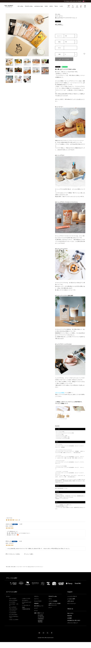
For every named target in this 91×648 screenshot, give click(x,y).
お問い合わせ (70, 601)
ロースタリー (25, 600)
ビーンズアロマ (12, 607)
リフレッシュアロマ (13, 619)
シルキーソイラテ (26, 598)
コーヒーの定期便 (53, 601)
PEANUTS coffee (53, 596)
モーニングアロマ (13, 600)
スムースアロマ (12, 598)
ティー (50, 607)
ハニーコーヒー (12, 610)
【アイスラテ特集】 (60, 392)
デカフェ (36, 596)
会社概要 (69, 618)
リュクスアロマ (12, 612)
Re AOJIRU (40, 615)
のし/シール (59, 35)
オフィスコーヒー (71, 603)
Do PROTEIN (41, 617)
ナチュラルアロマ (13, 609)
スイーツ (36, 598)
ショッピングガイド (72, 596)
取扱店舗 (69, 615)
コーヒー (8, 596)
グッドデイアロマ (13, 614)
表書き (59, 41)
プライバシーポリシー (72, 622)
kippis (23, 607)
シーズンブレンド (26, 605)
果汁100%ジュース (38, 605)
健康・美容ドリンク (39, 613)
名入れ (59, 47)
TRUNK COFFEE (26, 609)
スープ (35, 608)
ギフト (50, 598)
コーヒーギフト (19, 566)
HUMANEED (41, 618)
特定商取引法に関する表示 (73, 620)
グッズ (35, 610)
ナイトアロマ (12, 602)
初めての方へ (70, 613)
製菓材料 (36, 603)
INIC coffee (8, 566)
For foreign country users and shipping (72, 1)
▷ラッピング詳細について (61, 403)
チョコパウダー (38, 601)
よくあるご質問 (71, 598)
